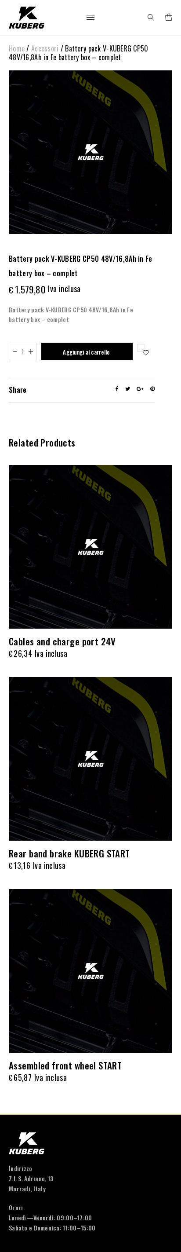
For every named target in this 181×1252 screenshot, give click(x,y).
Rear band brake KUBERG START (69, 853)
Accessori (45, 48)
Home (17, 48)
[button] (141, 348)
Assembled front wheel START (65, 1065)
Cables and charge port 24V (62, 641)
